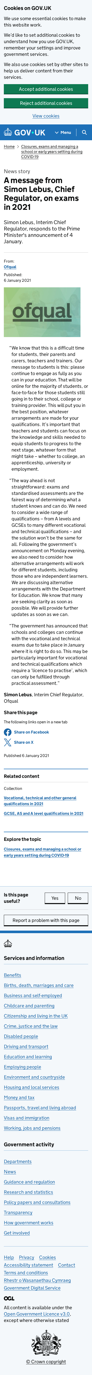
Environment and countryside (34, 1077)
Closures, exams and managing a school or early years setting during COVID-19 (52, 151)
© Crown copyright (46, 1362)
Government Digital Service (32, 1288)
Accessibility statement (28, 1265)
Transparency (18, 1212)
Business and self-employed (33, 995)
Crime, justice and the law (31, 1026)
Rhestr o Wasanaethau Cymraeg (37, 1280)
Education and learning (28, 1057)
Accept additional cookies (46, 89)
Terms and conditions (26, 1273)
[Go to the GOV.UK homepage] (24, 132)
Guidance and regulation (29, 1182)
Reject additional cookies (46, 103)
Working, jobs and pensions (32, 1128)
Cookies (47, 1257)
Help (9, 1257)
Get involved (17, 1233)
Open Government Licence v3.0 (37, 1314)
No (81, 898)
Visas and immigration (26, 1118)
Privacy (26, 1257)
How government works (28, 1223)
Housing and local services (31, 1087)
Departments (18, 1161)
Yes (58, 898)
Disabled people (21, 1036)
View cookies (46, 115)
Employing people (22, 1067)
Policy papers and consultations (37, 1202)
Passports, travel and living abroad (40, 1108)
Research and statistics (28, 1192)
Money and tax (19, 1097)
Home (9, 146)
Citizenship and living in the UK (36, 1016)
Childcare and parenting (29, 1006)
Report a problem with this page (46, 920)
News (10, 1172)
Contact (66, 1265)
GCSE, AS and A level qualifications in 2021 (43, 813)
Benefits (12, 975)
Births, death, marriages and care (39, 985)
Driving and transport (26, 1046)
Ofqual (10, 266)
